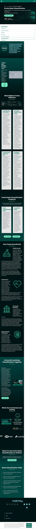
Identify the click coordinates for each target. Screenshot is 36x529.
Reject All (29, 525)
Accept (29, 523)
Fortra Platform (9, 6)
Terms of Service (8, 524)
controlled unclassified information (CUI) (10, 263)
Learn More (5, 398)
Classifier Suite (17, 208)
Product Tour (3, 28)
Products (2, 32)
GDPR (8, 337)
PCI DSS (20, 320)
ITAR (19, 267)
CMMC (2, 269)
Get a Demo (3, 40)
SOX (2, 321)
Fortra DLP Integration (5, 36)
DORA (6, 321)
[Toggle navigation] (34, 1)
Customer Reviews (4, 38)
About (7, 515)
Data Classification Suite (7, 209)
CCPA (2, 338)
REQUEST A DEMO (8, 15)
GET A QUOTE (16, 236)
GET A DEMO (7, 236)
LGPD (5, 338)
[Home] (2, 1)
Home (5, 6)
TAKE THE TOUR (4, 84)
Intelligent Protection (17, 158)
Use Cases (3, 34)
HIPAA (15, 294)
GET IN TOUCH (8, 518)
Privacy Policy (19, 523)
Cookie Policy (22, 523)
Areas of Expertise (9, 513)
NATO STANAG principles (14, 272)
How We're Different (5, 30)
